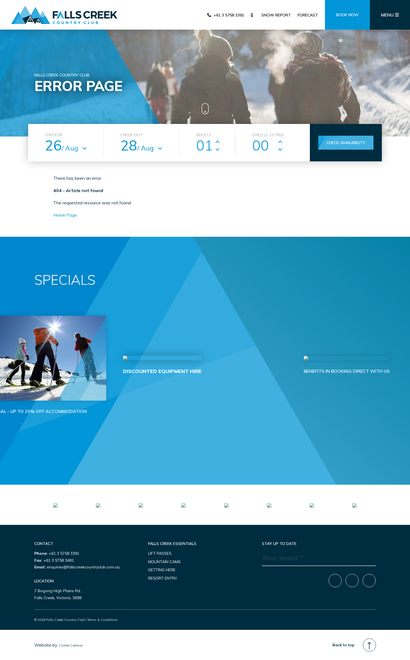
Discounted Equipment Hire (162, 371)
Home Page (65, 215)
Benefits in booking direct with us (347, 371)
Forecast (308, 15)
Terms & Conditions (102, 620)
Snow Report (276, 15)
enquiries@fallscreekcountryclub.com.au (83, 567)
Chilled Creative (71, 645)
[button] (192, 448)
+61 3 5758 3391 (229, 15)
